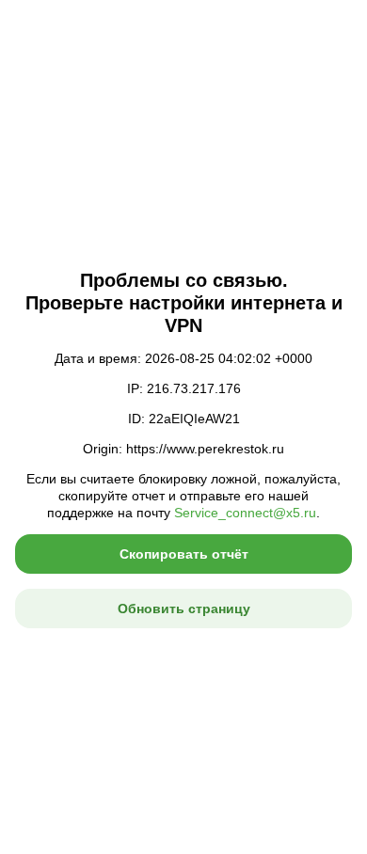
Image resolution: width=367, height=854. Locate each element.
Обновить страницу (184, 608)
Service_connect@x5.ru (245, 512)
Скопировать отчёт (184, 553)
